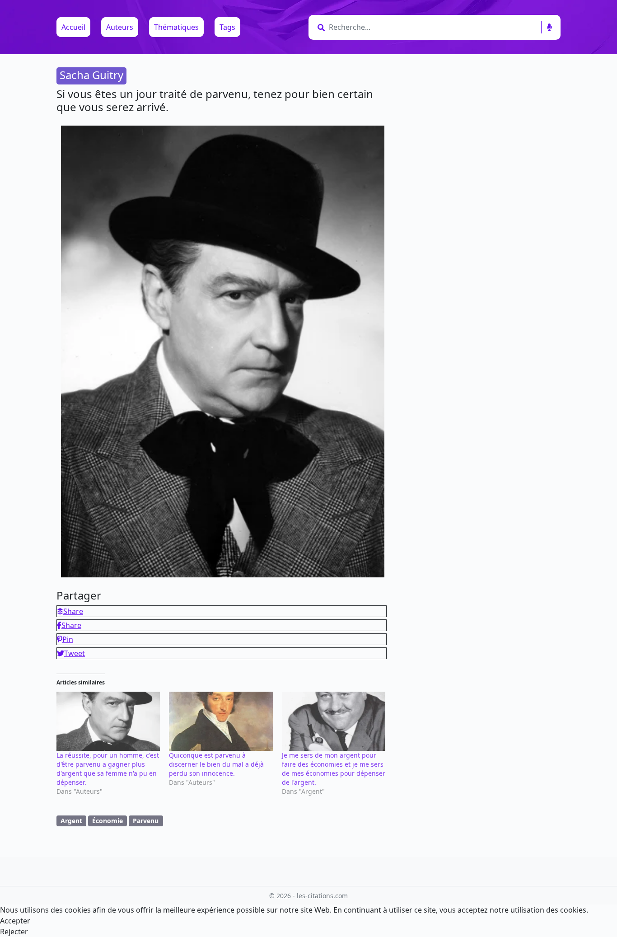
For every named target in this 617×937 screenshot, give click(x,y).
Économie (107, 820)
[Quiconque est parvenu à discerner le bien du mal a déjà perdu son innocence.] (220, 721)
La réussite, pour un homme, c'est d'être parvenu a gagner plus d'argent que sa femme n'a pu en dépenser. (107, 769)
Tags (227, 27)
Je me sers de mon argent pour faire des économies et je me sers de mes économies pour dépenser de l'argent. (333, 769)
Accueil (73, 27)
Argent (71, 820)
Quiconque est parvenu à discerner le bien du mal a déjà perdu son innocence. (216, 764)
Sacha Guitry (91, 74)
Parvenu (146, 820)
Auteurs (119, 27)
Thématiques (176, 27)
